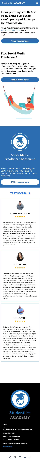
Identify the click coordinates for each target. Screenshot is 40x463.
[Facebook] (10, 457)
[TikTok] (29, 457)
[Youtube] (24, 457)
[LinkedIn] (20, 457)
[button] (37, 3)
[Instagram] (15, 457)
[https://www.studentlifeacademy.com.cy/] (13, 3)
